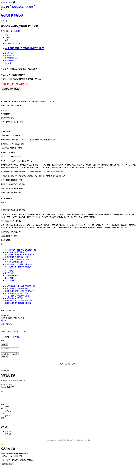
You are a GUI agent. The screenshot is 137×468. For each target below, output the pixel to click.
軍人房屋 (8, 63)
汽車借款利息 (9, 55)
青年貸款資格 (9, 280)
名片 (6, 40)
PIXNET (53, 440)
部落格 (7, 37)
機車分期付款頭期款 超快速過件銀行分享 (19, 255)
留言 (18, 331)
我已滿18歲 (5, 464)
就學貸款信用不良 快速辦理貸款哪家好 (18, 264)
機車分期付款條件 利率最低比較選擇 (18, 267)
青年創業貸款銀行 (11, 58)
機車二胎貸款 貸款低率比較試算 (16, 252)
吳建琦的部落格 (12, 15)
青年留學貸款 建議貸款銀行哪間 (16, 257)
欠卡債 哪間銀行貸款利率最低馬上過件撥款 (20, 250)
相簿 (6, 35)
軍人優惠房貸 (9, 60)
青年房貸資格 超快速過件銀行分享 (17, 259)
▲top (2, 340)
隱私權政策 (80, 440)
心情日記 (17, 31)
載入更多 (4, 344)
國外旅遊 (16, 337)
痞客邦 (14, 331)
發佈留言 (4, 356)
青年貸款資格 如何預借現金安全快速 (24, 48)
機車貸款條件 (9, 53)
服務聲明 (87, 440)
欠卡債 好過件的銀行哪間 (14, 262)
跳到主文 (4, 21)
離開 (11, 464)
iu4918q (3, 320)
